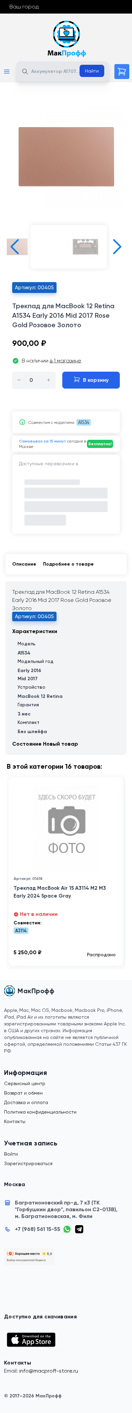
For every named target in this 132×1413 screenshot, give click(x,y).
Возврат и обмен (23, 1093)
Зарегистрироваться (28, 1163)
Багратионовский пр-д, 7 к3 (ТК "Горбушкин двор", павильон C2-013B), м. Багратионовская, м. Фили (66, 1209)
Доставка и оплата (26, 1102)
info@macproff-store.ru (48, 1371)
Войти (11, 1154)
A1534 (83, 422)
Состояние (27, 744)
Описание (24, 564)
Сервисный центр (24, 1083)
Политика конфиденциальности (40, 1112)
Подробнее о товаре (68, 564)
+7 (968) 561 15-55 (37, 1229)
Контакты (14, 1121)
